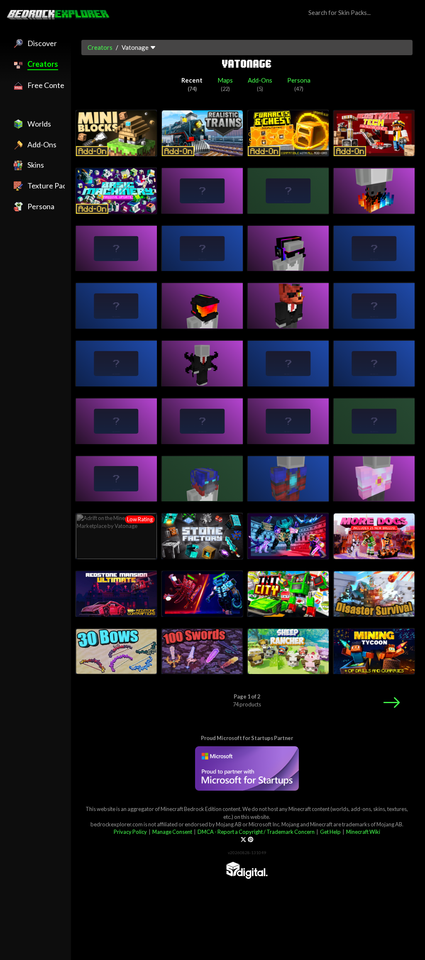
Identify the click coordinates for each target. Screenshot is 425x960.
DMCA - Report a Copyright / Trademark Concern (256, 831)
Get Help (330, 831)
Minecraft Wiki (363, 831)
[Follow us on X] (243, 839)
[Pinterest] (250, 839)
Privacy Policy (130, 831)
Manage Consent (172, 831)
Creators (100, 47)
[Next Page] (392, 702)
